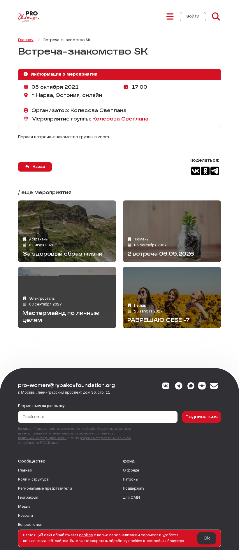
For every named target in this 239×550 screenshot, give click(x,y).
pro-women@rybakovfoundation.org (66, 385)
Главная (25, 470)
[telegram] (179, 386)
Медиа (24, 507)
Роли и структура (33, 479)
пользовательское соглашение (69, 433)
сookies (86, 535)
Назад (38, 167)
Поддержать (133, 488)
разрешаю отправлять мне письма (105, 438)
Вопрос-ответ (30, 525)
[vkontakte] (166, 386)
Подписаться (201, 417)
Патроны (130, 479)
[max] (191, 386)
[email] (214, 386)
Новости (25, 516)
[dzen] (202, 386)
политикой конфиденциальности (42, 438)
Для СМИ (131, 498)
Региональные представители (45, 488)
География (28, 498)
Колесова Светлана (120, 119)
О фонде (131, 470)
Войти (193, 16)
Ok (206, 538)
